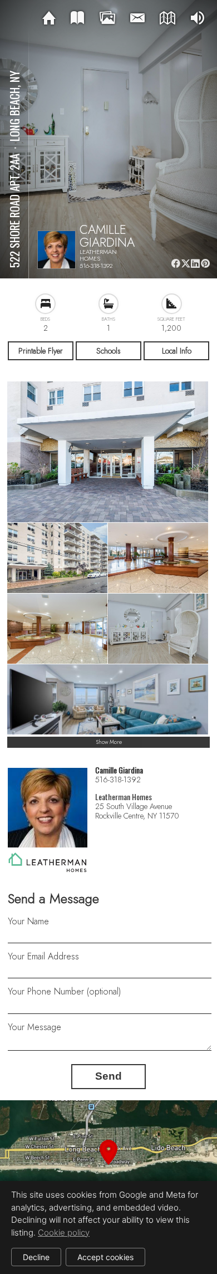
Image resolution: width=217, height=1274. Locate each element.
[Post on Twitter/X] (185, 263)
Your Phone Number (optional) (64, 991)
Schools (108, 350)
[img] (49, 18)
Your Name (28, 921)
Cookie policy (64, 1232)
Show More (109, 742)
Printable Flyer (40, 350)
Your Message (34, 1027)
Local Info (176, 350)
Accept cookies (105, 1257)
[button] (108, 1165)
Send (108, 1076)
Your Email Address (43, 956)
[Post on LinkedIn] (195, 263)
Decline (36, 1257)
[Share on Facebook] (175, 263)
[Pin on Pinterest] (205, 263)
